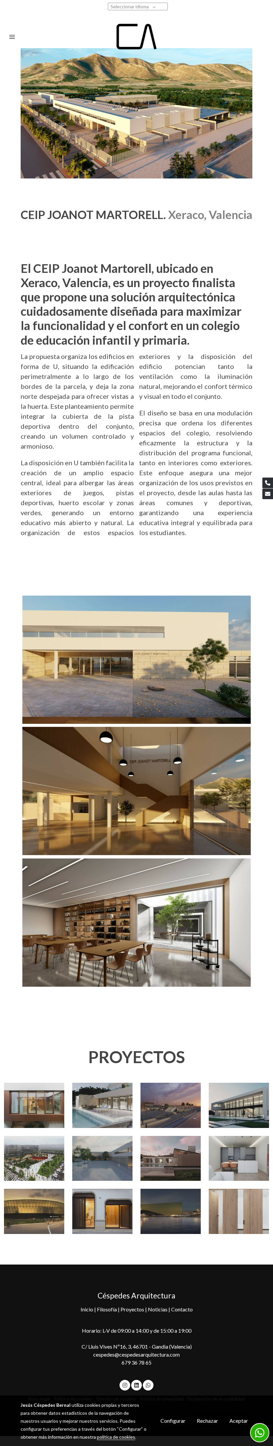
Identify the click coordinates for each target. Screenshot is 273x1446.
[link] (136, 36)
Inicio (87, 1309)
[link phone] (267, 483)
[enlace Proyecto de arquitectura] (34, 1157)
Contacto (182, 1309)
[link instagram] (125, 1385)
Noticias (158, 1309)
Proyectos (133, 1309)
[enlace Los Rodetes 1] (34, 1210)
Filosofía (107, 1309)
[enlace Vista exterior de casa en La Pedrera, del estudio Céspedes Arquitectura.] (102, 1104)
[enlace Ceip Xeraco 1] (102, 1157)
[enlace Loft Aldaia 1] (239, 1210)
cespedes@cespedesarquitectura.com (136, 1354)
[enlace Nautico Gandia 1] (170, 1104)
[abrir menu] (12, 36)
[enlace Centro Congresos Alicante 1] (170, 1210)
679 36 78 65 (136, 1362)
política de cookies (116, 1437)
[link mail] (267, 494)
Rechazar (207, 1420)
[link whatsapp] (148, 1385)
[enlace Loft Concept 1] (239, 1157)
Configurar (172, 1420)
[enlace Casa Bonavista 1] (102, 1210)
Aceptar (238, 1420)
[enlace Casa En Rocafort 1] (239, 1104)
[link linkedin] (136, 1385)
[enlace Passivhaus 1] (170, 1157)
